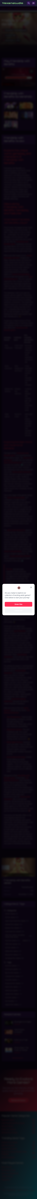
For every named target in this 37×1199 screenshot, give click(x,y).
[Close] (31, 587)
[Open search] (29, 3)
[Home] (13, 3)
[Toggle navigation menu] (33, 3)
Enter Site (18, 604)
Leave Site (18, 610)
